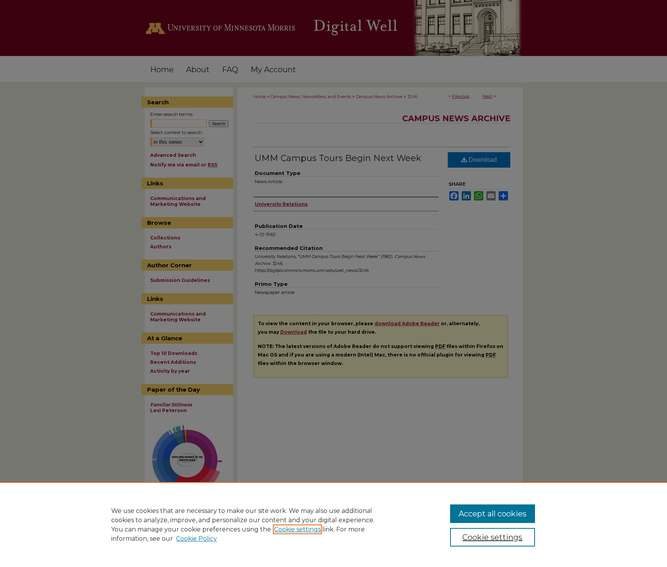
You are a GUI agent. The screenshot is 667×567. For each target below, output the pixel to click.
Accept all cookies (492, 513)
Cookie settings (297, 529)
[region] (333, 524)
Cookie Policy (196, 538)
